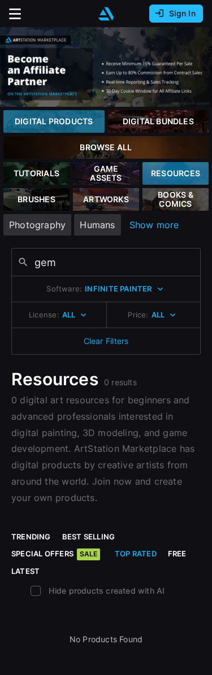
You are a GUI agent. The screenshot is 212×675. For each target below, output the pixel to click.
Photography (37, 224)
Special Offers (54, 553)
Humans (97, 224)
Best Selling (88, 536)
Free (177, 553)
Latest (25, 571)
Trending (31, 536)
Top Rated (136, 553)
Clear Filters (106, 341)
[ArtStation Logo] (106, 14)
